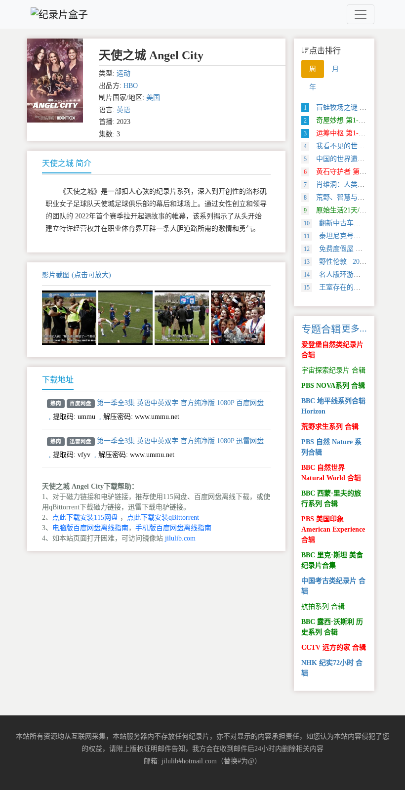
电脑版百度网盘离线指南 (90, 528)
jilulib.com (180, 538)
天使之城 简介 (66, 163)
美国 (153, 97)
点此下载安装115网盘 (85, 517)
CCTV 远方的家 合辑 (333, 647)
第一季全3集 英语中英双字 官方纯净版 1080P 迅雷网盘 (180, 441)
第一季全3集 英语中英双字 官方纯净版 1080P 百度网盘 (180, 403)
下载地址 (58, 379)
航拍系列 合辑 (323, 606)
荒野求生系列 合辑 (330, 426)
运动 (123, 73)
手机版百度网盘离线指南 (173, 528)
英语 (123, 110)
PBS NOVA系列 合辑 (333, 385)
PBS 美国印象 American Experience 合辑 (333, 529)
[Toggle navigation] (360, 14)
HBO (130, 85)
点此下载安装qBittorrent (163, 517)
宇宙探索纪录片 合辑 (333, 370)
